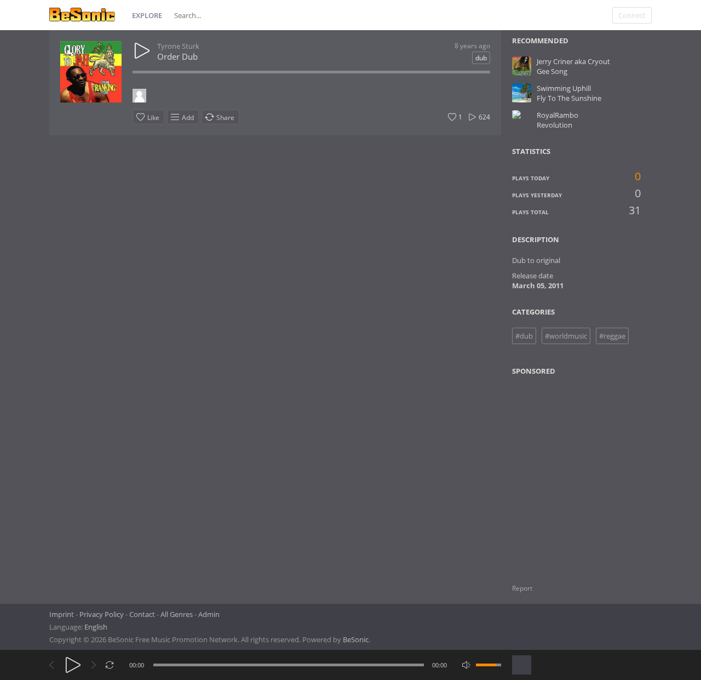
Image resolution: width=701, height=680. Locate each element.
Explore (147, 15)
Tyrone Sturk (178, 46)
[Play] (73, 665)
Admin (209, 614)
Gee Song (552, 71)
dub (481, 57)
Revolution (554, 125)
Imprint (61, 614)
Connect (632, 15)
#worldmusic (566, 336)
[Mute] (466, 665)
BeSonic (356, 639)
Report (522, 588)
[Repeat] (110, 665)
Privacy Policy (101, 614)
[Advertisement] (565, 473)
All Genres (176, 614)
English (95, 627)
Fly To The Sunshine (569, 98)
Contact (142, 614)
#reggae (612, 336)
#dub (524, 336)
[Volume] (488, 665)
